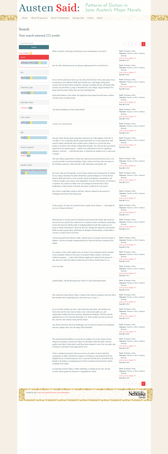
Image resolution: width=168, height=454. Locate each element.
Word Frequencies (39, 17)
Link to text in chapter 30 (127, 346)
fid (22, 152)
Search (90, 17)
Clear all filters (25, 53)
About (100, 17)
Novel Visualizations (60, 17)
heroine (23, 92)
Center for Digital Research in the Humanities (53, 392)
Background (78, 17)
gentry (23, 122)
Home (25, 17)
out (22, 137)
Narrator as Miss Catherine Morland (34, 170)
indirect (23, 155)
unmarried (24, 107)
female (23, 77)
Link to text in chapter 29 (127, 130)
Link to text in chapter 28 (127, 58)
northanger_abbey (27, 62)
